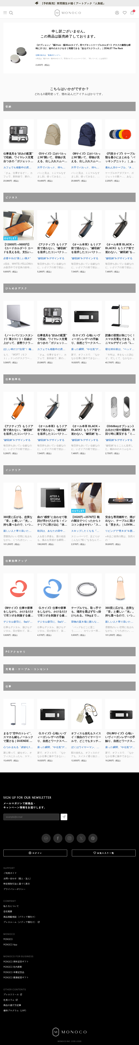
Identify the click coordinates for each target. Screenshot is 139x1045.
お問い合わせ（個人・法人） (17, 878)
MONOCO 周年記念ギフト (16, 961)
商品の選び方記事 (12, 1005)
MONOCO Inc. (64, 1041)
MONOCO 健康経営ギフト (16, 977)
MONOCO (8, 939)
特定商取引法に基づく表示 (16, 883)
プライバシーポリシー (14, 889)
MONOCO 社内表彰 (12, 966)
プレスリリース (11, 994)
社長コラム (8, 999)
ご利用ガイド (10, 873)
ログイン (37, 852)
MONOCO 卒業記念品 (13, 972)
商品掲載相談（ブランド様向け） (19, 916)
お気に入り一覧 (105, 852)
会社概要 (7, 911)
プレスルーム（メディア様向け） (19, 922)
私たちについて (11, 906)
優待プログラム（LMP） (15, 1010)
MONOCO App (10, 944)
